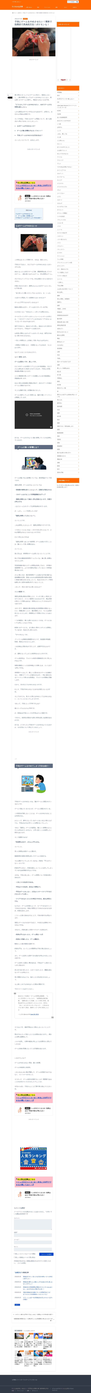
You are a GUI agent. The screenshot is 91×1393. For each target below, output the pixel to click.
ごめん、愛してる (62, 134)
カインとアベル (61, 170)
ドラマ (59, 226)
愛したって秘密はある (63, 368)
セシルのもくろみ (62, 206)
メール (16, 1239)
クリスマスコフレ (62, 186)
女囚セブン (60, 328)
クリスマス (60, 183)
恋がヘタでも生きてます (64, 361)
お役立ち (75, 7)
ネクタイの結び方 (62, 233)
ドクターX (60, 223)
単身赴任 (59, 312)
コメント (17, 1218)
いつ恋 (59, 124)
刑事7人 (59, 302)
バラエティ (60, 246)
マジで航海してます (62, 272)
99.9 (58, 95)
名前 (16, 1232)
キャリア (59, 180)
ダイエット (60, 210)
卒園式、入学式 (61, 308)
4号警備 (59, 92)
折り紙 (59, 375)
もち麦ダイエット (62, 150)
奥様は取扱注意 (61, 325)
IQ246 (59, 114)
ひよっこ (59, 143)
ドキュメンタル (61, 219)
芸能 (58, 442)
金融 (58, 462)
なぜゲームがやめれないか (24, 214)
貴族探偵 (59, 446)
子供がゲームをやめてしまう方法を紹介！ (29, 218)
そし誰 (59, 137)
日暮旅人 (59, 378)
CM (58, 102)
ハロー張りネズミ (62, 239)
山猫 (58, 351)
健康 (58, 295)
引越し (59, 358)
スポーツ (59, 200)
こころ (59, 130)
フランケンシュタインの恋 (64, 262)
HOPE (59, 110)
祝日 (58, 419)
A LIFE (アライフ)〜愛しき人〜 (65, 99)
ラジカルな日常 (17, 6)
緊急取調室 (60, 433)
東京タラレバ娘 (61, 388)
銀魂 (58, 466)
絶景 (58, 429)
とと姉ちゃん (61, 140)
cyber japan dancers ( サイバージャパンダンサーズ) (67, 106)
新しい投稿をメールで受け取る (25, 1257)
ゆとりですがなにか (62, 153)
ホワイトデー (61, 266)
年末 (58, 355)
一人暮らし (60, 282)
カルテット (60, 173)
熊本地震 (59, 406)
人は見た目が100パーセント (65, 289)
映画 (58, 381)
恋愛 (56, 7)
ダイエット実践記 (62, 213)
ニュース (59, 229)
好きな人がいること (62, 332)
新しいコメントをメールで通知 (25, 1254)
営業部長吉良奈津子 (62, 315)
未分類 (59, 384)
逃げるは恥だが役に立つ (64, 452)
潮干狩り (59, 403)
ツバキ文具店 (61, 216)
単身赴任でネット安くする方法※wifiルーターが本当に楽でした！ (37, 1277)
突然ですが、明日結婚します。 (66, 426)
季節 (58, 338)
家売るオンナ (61, 342)
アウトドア (60, 160)
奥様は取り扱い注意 (62, 322)
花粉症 (59, 439)
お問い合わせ (29, 7)
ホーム (14, 12)
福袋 (58, 423)
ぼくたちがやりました (63, 147)
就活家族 (59, 348)
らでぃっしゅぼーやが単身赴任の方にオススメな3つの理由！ (37, 1298)
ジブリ (59, 196)
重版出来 (59, 459)
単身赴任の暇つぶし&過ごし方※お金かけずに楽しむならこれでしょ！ (38, 1283)
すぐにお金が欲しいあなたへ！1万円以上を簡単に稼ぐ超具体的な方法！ (30, 1388)
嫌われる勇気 (61, 335)
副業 (58, 305)
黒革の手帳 (60, 472)
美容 (38, 7)
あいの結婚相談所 (62, 117)
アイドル (59, 157)
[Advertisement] (34, 76)
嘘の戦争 (59, 318)
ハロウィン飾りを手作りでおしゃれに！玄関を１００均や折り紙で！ (34, 1314)
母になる (59, 400)
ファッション (47, 7)
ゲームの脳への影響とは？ (25, 216)
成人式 (59, 371)
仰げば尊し (60, 292)
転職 (58, 449)
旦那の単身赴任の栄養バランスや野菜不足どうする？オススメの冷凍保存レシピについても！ (36, 1293)
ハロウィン (60, 236)
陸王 (58, 469)
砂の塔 (59, 416)
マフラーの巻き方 (62, 275)
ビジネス (59, 252)
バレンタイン (61, 249)
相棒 (58, 413)
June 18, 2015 (34, 1014)
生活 (58, 409)
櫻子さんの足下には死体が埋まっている (67, 395)
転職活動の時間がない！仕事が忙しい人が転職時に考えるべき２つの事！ (33, 1319)
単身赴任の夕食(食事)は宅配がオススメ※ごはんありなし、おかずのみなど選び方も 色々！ (37, 1288)
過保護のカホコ (61, 456)
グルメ (65, 7)
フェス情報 (60, 259)
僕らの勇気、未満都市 (63, 299)
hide (30, 210)
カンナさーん (61, 177)
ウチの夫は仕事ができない (64, 167)
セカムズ (59, 203)
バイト (59, 242)
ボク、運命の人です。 (63, 269)
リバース (59, 279)
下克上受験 (60, 285)
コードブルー (61, 193)
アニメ (59, 163)
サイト (16, 1246)
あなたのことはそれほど (64, 120)
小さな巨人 (60, 345)
